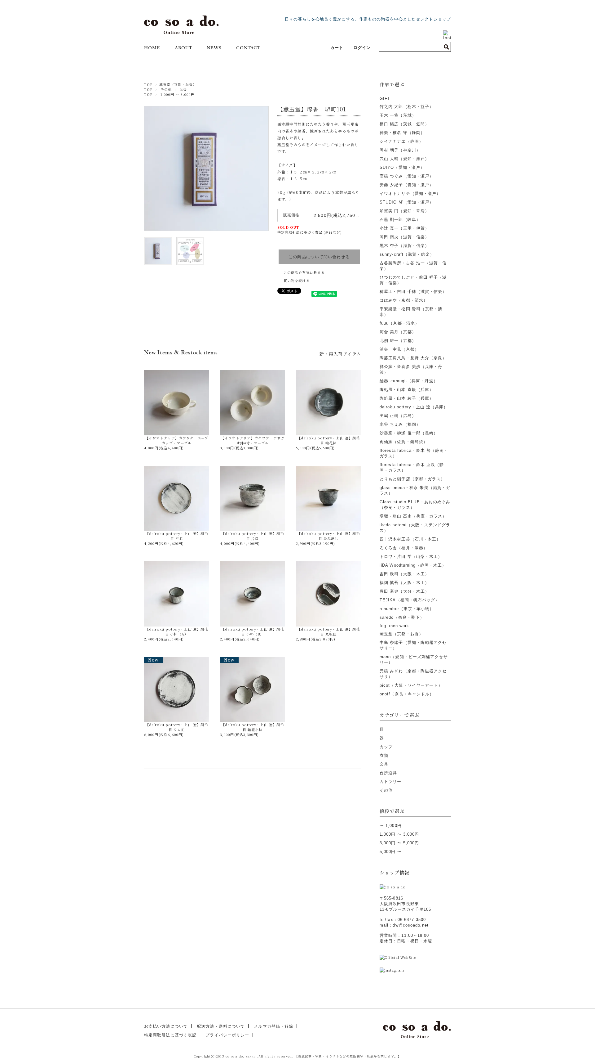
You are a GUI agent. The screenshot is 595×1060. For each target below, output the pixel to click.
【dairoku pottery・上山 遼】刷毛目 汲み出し (328, 536)
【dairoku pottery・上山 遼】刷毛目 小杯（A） (176, 631)
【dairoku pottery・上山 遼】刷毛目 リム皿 (176, 694)
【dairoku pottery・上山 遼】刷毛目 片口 (252, 536)
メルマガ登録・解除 (273, 1026)
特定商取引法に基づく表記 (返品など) (309, 232)
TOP (148, 84)
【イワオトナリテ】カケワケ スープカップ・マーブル (176, 440)
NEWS (214, 48)
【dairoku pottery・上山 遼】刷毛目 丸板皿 (328, 631)
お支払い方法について (166, 1026)
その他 (166, 89)
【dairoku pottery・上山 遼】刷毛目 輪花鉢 (328, 440)
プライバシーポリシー (227, 1035)
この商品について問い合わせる (319, 256)
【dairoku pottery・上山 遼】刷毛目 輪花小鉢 (252, 694)
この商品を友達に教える (304, 272)
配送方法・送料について (221, 1026)
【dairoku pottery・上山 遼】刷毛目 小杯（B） (252, 631)
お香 (183, 89)
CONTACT (248, 48)
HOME (152, 48)
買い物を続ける (297, 280)
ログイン (362, 47)
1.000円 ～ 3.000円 (178, 94)
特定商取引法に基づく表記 (170, 1035)
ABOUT (184, 48)
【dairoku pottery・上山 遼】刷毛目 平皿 (176, 536)
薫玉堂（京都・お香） (178, 84)
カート (336, 47)
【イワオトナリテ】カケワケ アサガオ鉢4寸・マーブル (252, 440)
